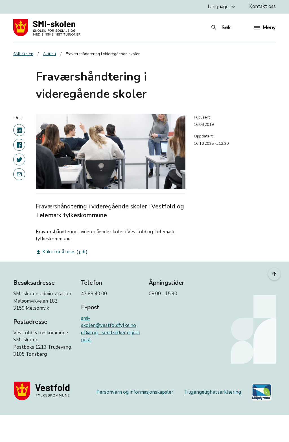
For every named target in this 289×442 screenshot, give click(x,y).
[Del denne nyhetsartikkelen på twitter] (19, 159)
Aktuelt (49, 54)
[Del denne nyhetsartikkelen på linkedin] (19, 130)
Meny (269, 27)
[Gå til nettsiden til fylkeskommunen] (43, 391)
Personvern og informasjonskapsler (135, 392)
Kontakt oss (262, 6)
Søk (221, 27)
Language (222, 6)
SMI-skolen (23, 54)
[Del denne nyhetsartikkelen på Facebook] (19, 145)
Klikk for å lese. (55, 252)
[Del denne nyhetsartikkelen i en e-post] (19, 174)
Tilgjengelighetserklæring (212, 392)
